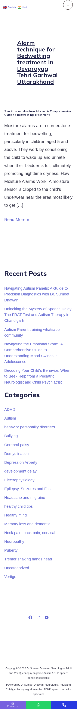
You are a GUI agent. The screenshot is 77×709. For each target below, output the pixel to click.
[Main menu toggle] (68, 5)
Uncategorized (16, 568)
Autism (10, 418)
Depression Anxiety (20, 462)
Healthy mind (15, 515)
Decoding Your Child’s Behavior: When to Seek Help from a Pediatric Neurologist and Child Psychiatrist (37, 376)
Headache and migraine (24, 497)
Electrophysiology (19, 480)
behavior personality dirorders (29, 427)
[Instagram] (38, 617)
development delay (20, 471)
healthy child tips (18, 506)
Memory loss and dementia (27, 524)
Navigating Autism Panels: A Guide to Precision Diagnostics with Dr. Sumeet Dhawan (36, 294)
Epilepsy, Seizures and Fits (27, 488)
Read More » (16, 219)
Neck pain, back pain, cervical (29, 532)
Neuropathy (14, 541)
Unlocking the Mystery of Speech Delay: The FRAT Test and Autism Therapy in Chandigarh (38, 315)
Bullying (11, 436)
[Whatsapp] (38, 705)
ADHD (9, 409)
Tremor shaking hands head (28, 559)
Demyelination (16, 453)
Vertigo (10, 576)
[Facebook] (30, 617)
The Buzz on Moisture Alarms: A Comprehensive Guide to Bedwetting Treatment (37, 113)
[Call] (64, 705)
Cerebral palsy (16, 445)
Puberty (11, 550)
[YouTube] (47, 617)
